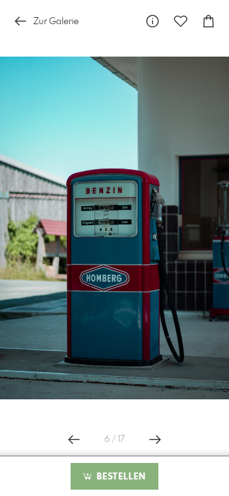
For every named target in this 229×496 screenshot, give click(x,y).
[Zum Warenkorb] (208, 21)
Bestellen (120, 476)
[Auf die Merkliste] (180, 21)
